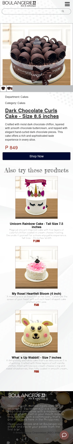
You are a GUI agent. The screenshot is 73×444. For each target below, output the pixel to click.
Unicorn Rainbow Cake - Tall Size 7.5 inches (36, 225)
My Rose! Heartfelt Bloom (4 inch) (36, 293)
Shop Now (37, 156)
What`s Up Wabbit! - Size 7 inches (36, 357)
